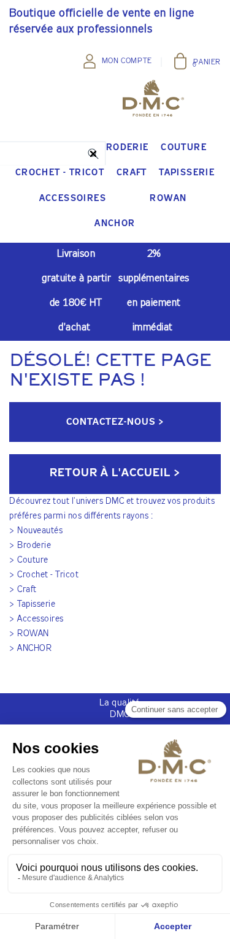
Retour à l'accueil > (115, 473)
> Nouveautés (36, 531)
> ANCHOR (30, 648)
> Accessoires (36, 619)
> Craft (23, 589)
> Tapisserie (32, 604)
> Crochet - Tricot (44, 575)
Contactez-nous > (115, 422)
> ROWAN (29, 633)
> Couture (28, 560)
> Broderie (30, 545)
